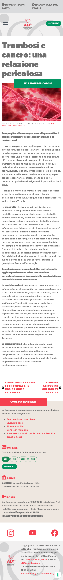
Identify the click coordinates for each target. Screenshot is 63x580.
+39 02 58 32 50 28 (36, 559)
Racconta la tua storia (45, 6)
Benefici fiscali (14, 437)
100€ (23, 459)
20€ (5, 459)
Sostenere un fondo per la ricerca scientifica (30, 433)
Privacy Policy (28, 573)
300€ (33, 459)
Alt (11, 561)
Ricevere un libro (15, 426)
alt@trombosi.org (30, 563)
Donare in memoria (17, 430)
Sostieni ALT (53, 23)
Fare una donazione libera (20, 419)
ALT (27, 24)
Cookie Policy (46, 573)
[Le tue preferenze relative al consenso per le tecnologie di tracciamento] (58, 575)
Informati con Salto (13, 6)
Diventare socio (15, 423)
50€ (14, 459)
